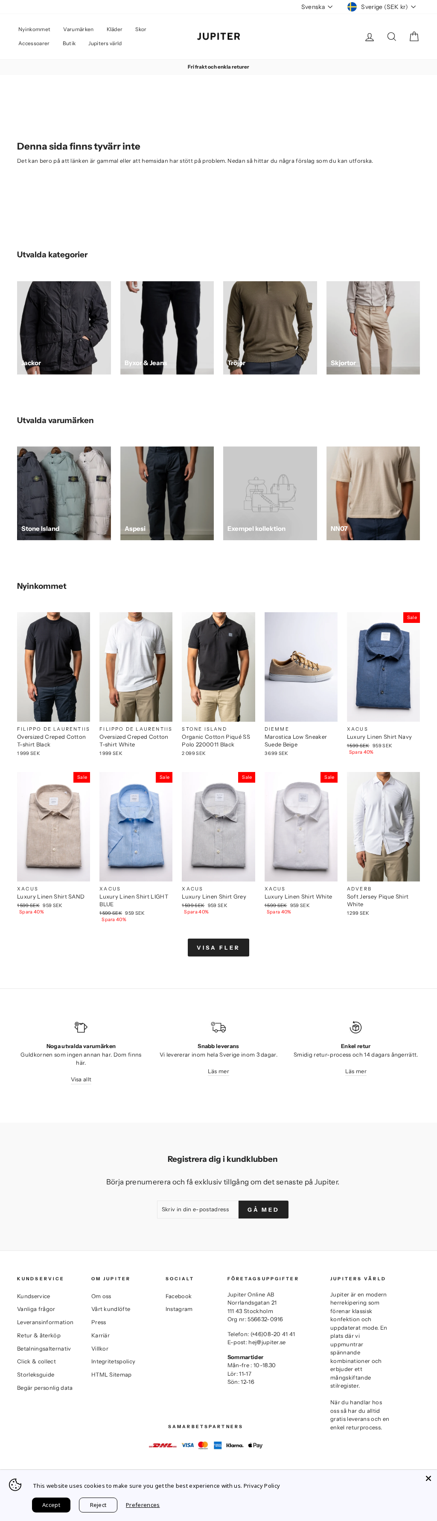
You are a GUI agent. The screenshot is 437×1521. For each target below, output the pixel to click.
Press (98, 1322)
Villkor (99, 1348)
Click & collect (36, 1361)
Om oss (101, 1296)
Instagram (179, 1308)
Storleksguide (35, 1374)
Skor (140, 29)
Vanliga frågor (36, 1308)
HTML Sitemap (111, 1374)
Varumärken (78, 29)
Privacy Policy (262, 1485)
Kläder (115, 29)
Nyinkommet (34, 29)
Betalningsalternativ (44, 1348)
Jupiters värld (105, 43)
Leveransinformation (45, 1322)
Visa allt (81, 1079)
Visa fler (218, 947)
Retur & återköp (39, 1335)
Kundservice (33, 1296)
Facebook (179, 1296)
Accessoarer (34, 43)
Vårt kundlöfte (111, 1308)
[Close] (428, 1478)
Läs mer (218, 1071)
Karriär (100, 1335)
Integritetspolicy (113, 1361)
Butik (69, 43)
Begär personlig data (45, 1387)
